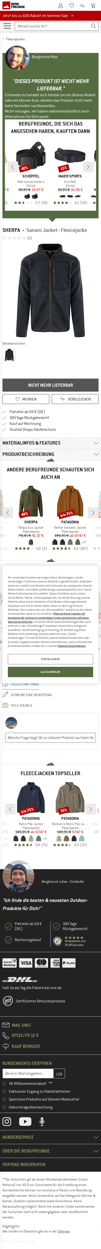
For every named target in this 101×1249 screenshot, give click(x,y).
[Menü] (7, 26)
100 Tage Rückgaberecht (29, 417)
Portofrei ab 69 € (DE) (27, 411)
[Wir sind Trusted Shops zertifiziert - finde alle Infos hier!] (58, 941)
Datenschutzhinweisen (72, 646)
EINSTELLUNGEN (50, 659)
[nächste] (88, 166)
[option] (50, 290)
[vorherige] (12, 166)
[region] (50, 624)
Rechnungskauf (28, 939)
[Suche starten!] (94, 26)
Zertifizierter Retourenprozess (40, 1001)
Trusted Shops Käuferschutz (33, 429)
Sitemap (64, 1231)
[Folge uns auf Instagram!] (10, 1123)
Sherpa (11, 230)
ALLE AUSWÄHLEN (50, 671)
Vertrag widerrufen (23, 1164)
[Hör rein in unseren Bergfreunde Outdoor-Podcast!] (45, 1123)
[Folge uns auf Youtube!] (29, 1123)
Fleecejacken (15, 39)
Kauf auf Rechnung (25, 423)
